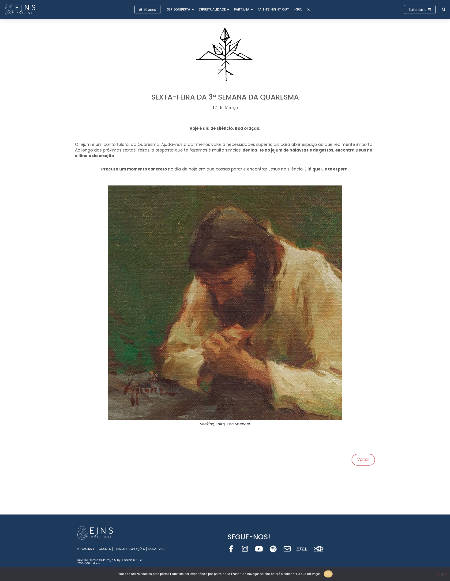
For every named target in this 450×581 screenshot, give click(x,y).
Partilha (241, 9)
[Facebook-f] (230, 548)
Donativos (156, 549)
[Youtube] (258, 548)
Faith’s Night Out (273, 9)
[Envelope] (287, 548)
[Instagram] (244, 548)
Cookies (105, 549)
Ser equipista (178, 9)
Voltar (363, 459)
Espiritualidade (212, 9)
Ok (328, 574)
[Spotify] (273, 548)
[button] (443, 9)
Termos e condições (129, 549)
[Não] (442, 574)
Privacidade (86, 549)
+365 (298, 9)
